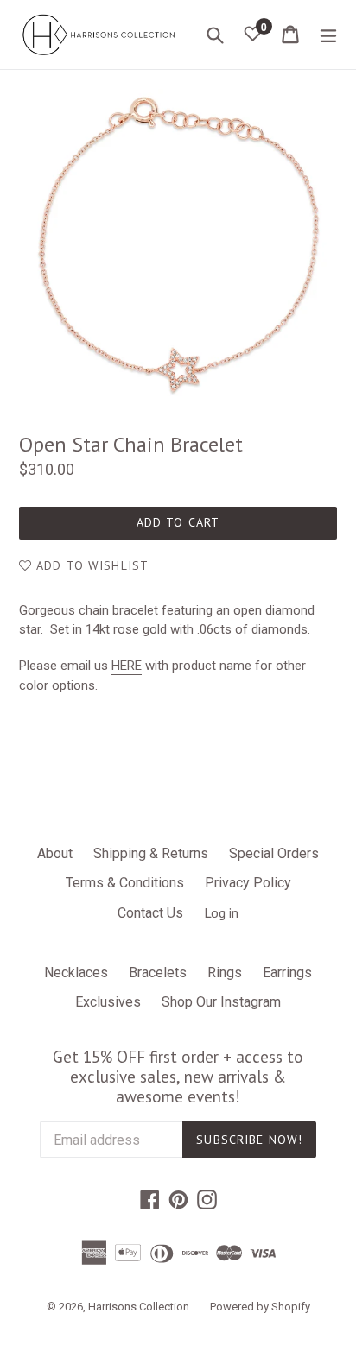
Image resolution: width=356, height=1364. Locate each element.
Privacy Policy (248, 883)
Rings (224, 972)
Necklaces (76, 972)
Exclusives (108, 1002)
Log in (221, 912)
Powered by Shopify (260, 1306)
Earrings (287, 972)
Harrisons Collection (138, 1306)
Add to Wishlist (90, 565)
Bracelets (158, 972)
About (55, 853)
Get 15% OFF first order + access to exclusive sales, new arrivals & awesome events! (178, 1076)
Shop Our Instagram (221, 1002)
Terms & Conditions (125, 883)
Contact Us (150, 913)
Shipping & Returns (150, 853)
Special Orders (274, 853)
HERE (126, 665)
